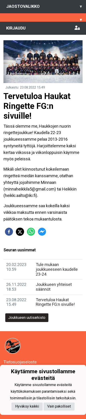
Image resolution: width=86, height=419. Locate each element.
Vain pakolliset (59, 406)
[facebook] (9, 232)
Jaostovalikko (44, 6)
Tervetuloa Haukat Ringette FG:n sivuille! (55, 302)
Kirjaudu (16, 28)
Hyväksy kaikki (27, 406)
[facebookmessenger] (42, 232)
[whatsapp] (31, 232)
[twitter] (20, 232)
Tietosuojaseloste (20, 362)
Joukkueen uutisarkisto (26, 317)
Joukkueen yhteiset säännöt (54, 287)
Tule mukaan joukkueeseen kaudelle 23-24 (57, 269)
